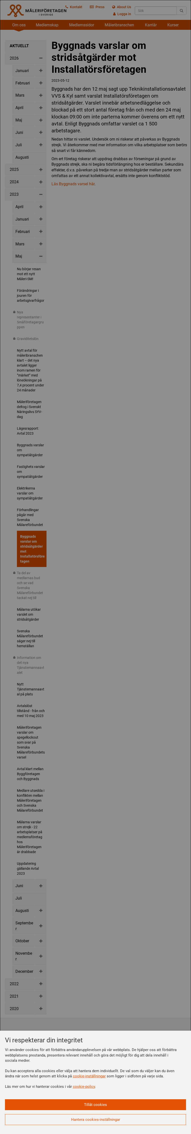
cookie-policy (84, 1086)
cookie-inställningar (89, 1076)
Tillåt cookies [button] (95, 1104)
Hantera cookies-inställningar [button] (95, 1119)
